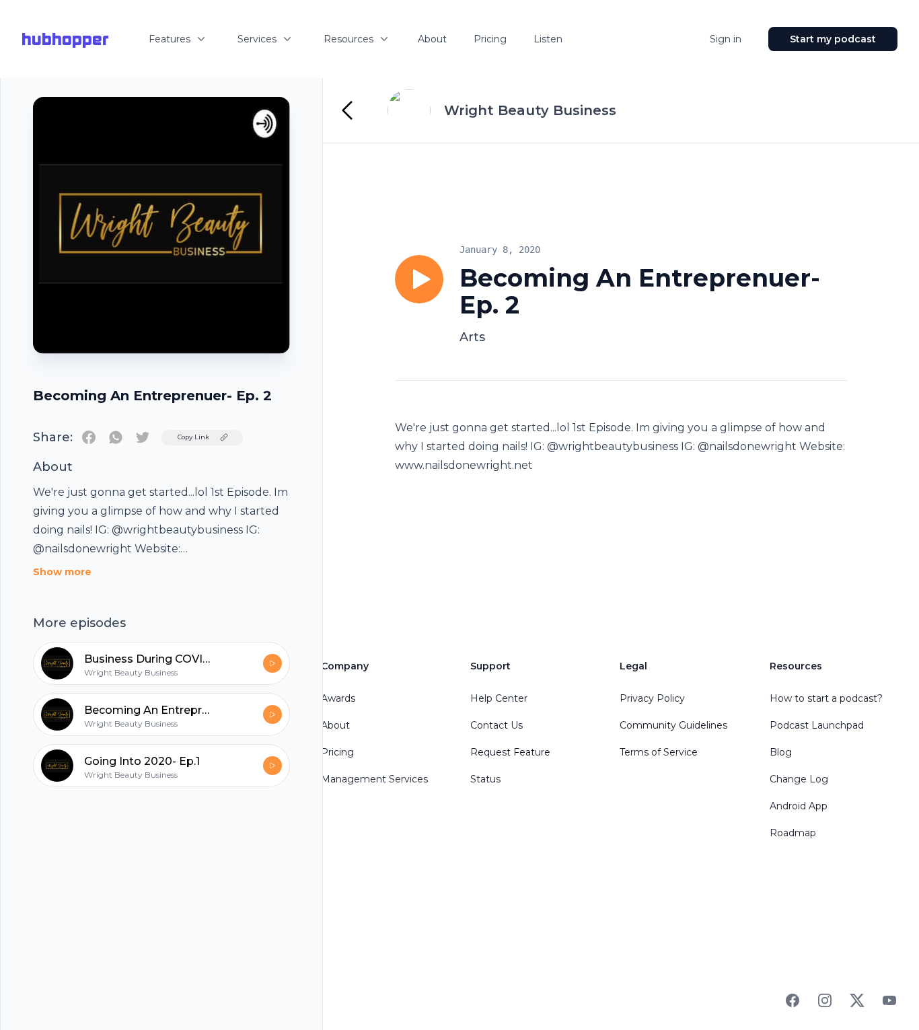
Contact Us (496, 725)
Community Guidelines (673, 725)
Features (169, 39)
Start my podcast (833, 39)
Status (485, 779)
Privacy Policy (652, 698)
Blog (781, 752)
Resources (348, 39)
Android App (799, 806)
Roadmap (793, 833)
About (432, 39)
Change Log (799, 779)
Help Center (498, 698)
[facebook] (89, 437)
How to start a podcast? (826, 698)
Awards (338, 698)
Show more (62, 572)
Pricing (490, 39)
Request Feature (510, 752)
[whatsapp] (116, 437)
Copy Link (193, 437)
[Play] (419, 279)
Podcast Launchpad (817, 725)
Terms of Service (659, 752)
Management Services (374, 779)
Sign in (725, 39)
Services (257, 39)
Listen (548, 39)
